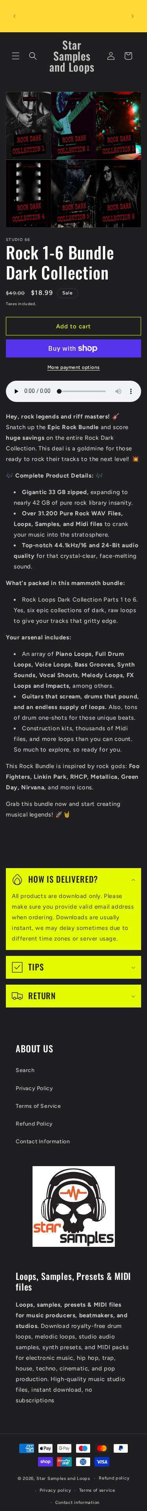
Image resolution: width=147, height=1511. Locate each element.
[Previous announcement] (14, 16)
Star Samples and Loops (63, 1478)
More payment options (73, 367)
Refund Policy (34, 1123)
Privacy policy (55, 1490)
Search (25, 1070)
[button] (15, 56)
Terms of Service (38, 1106)
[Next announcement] (132, 16)
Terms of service (97, 1490)
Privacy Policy (34, 1088)
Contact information (77, 1502)
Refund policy (114, 1478)
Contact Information (43, 1141)
